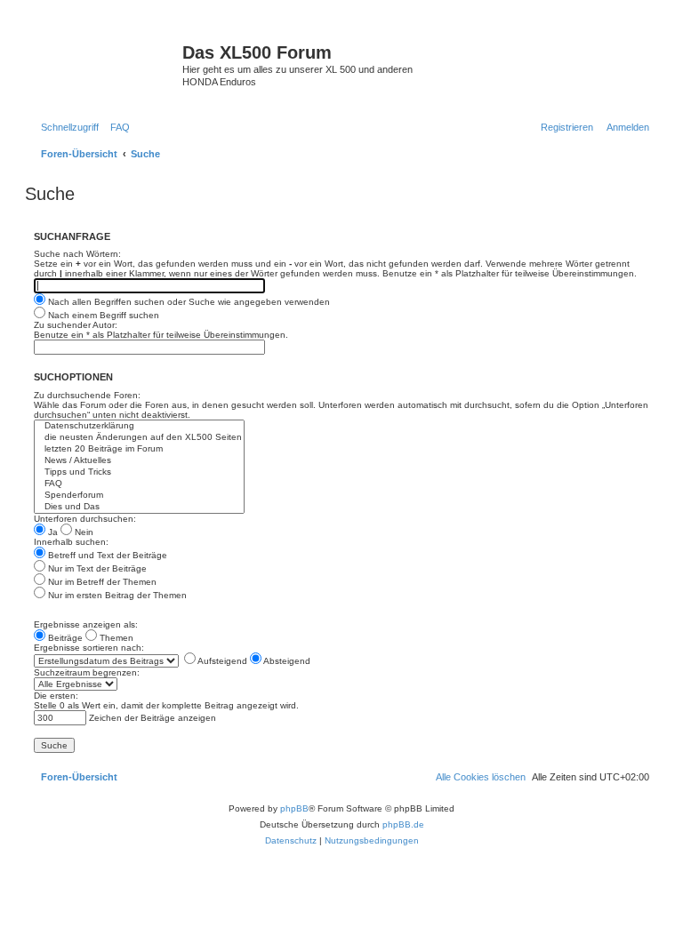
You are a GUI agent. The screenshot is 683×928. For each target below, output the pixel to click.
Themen (115, 638)
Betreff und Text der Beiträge (106, 555)
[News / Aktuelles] (139, 461)
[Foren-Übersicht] (105, 57)
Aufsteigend (221, 661)
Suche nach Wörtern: (77, 254)
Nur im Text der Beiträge (96, 568)
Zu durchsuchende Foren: (87, 395)
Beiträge (64, 638)
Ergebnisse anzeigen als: (86, 624)
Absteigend (285, 661)
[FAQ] (139, 484)
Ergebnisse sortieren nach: (89, 647)
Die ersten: (56, 695)
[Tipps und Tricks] (139, 472)
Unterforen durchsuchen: (85, 519)
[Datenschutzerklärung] (139, 426)
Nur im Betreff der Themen (101, 582)
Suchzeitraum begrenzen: (87, 672)
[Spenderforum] (139, 495)
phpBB (294, 808)
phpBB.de (403, 824)
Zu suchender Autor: (75, 325)
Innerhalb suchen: (71, 542)
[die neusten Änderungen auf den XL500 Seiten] (139, 438)
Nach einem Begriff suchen (102, 315)
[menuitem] (116, 127)
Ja (51, 532)
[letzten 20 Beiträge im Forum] (139, 449)
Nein (82, 532)
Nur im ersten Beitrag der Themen (116, 595)
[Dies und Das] (139, 507)
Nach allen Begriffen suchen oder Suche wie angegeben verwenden (187, 302)
